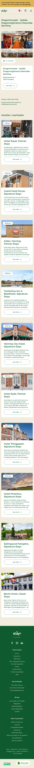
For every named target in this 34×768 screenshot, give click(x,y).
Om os (17, 653)
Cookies (17, 711)
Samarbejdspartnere (17, 690)
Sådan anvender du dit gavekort (17, 735)
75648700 (24, 751)
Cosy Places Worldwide (17, 688)
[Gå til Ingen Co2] (23, 763)
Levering (17, 725)
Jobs (17, 674)
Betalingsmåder (17, 732)
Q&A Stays (17, 659)
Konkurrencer (17, 669)
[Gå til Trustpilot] (7, 763)
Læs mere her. (26, 4)
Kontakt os (17, 656)
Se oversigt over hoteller (17, 701)
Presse (17, 666)
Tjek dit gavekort (17, 740)
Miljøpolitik (17, 703)
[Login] (25, 10)
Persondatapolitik (17, 709)
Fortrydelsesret (17, 738)
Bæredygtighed (17, 706)
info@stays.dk (10, 751)
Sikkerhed (17, 730)
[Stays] (4, 10)
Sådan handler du (17, 722)
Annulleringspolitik (17, 664)
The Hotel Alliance (17, 685)
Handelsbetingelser (17, 727)
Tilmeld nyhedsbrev (17, 672)
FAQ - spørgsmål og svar (17, 661)
